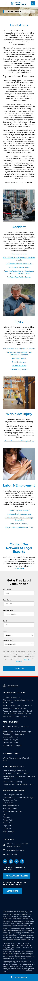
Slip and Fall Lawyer (19, 366)
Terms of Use (19, 661)
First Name (7, 589)
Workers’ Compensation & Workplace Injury (19, 441)
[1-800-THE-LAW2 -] (18, 3)
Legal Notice (8, 826)
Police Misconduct (10, 809)
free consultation (22, 567)
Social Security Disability (12, 811)
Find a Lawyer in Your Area (13, 795)
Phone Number (8, 610)
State (5, 631)
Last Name (7, 600)
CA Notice (7, 829)
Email (5, 621)
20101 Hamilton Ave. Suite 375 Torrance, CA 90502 (17, 845)
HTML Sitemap (8, 831)
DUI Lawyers (8, 803)
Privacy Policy (27, 659)
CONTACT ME (19, 668)
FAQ (4, 814)
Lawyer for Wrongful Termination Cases (19, 527)
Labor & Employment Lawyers (19, 510)
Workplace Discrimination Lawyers (19, 514)
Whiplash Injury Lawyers (19, 369)
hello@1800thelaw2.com (15, 850)
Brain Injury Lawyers (19, 362)
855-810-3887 (12, 854)
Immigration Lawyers (11, 806)
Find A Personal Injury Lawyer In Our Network (19, 349)
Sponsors (6, 817)
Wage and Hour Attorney (19, 524)
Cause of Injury (8, 640)
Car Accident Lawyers (19, 254)
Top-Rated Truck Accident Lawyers (19, 277)
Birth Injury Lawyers (19, 358)
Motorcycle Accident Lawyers (19, 267)
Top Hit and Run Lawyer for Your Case (19, 264)
